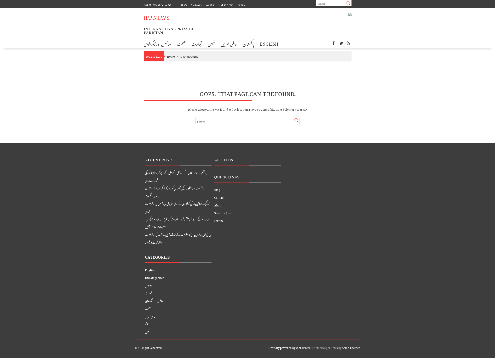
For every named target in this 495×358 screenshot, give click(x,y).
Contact (196, 4)
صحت (181, 43)
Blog (184, 4)
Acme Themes (351, 347)
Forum (242, 4)
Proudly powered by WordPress (290, 347)
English (269, 43)
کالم (146, 323)
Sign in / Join (225, 4)
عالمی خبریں (229, 43)
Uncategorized (155, 277)
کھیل (211, 43)
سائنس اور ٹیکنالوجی (157, 43)
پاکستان (248, 43)
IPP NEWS (156, 16)
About (210, 4)
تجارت (196, 43)
